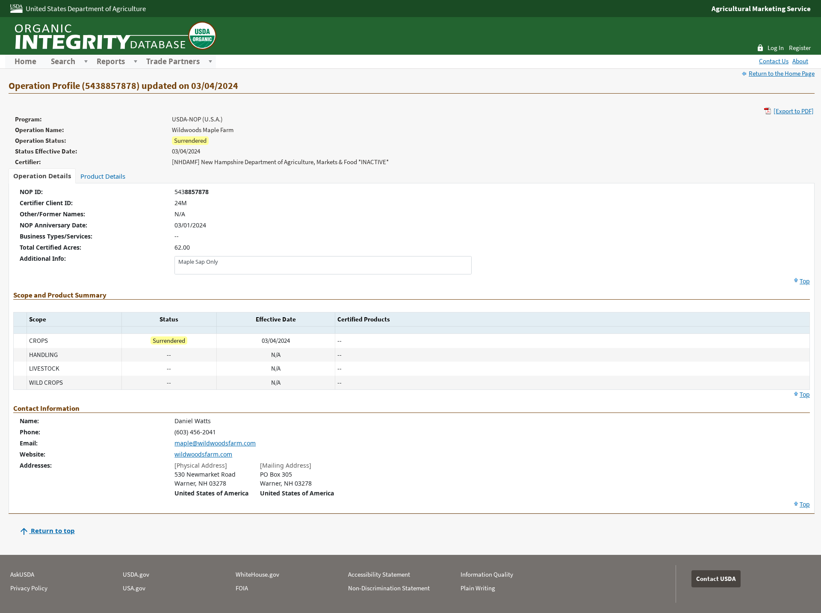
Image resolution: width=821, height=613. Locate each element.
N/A (179, 214)
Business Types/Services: (56, 236)
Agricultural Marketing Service (761, 8)
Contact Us (774, 61)
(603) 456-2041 (195, 432)
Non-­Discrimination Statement (389, 588)
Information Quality (487, 574)
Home (25, 61)
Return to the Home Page (782, 73)
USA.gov (134, 588)
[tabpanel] (412, 348)
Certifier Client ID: (46, 203)
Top (805, 281)
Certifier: (28, 162)
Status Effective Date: (46, 151)
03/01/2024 (190, 225)
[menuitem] (25, 61)
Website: (32, 454)
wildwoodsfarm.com (203, 454)
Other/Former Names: (52, 214)
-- (176, 236)
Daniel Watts (192, 421)
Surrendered (190, 140)
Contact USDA (716, 579)
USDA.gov (136, 574)
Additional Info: (43, 258)
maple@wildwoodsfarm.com (215, 443)
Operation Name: (39, 130)
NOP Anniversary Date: (53, 225)
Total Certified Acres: (50, 247)
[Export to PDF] (794, 110)
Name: (29, 421)
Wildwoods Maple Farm (202, 130)
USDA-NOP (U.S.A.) (197, 119)
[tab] (42, 175)
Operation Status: (40, 140)
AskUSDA (22, 574)
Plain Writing (478, 588)
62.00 (182, 247)
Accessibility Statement (379, 574)
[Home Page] (114, 35)
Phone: (30, 432)
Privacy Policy (28, 588)
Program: (28, 119)
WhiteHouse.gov (257, 574)
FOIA (242, 588)
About (800, 61)
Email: (29, 443)
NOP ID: (31, 192)
